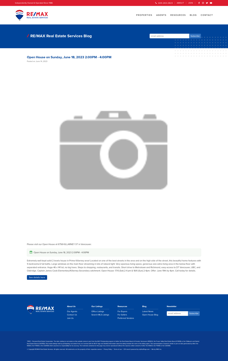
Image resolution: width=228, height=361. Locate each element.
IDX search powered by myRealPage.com (137, 349)
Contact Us (72, 315)
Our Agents (72, 311)
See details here (37, 277)
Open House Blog (150, 315)
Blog (144, 306)
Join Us (70, 318)
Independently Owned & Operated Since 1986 (34, 3)
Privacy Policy (108, 349)
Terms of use (118, 349)
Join (190, 3)
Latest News (147, 311)
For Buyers (122, 311)
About (180, 3)
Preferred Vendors (126, 318)
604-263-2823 (165, 3)
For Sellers (122, 315)
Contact (207, 15)
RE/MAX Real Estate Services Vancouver (43, 309)
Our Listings (97, 306)
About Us (71, 306)
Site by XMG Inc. (156, 349)
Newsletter (172, 306)
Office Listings (97, 311)
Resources (122, 306)
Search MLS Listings (100, 315)
